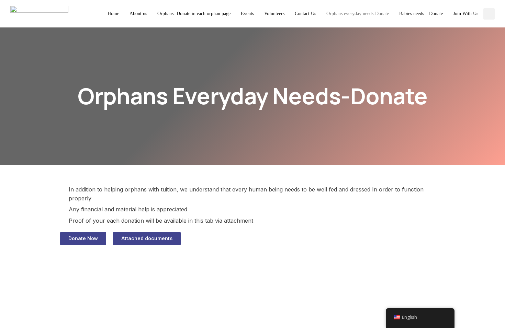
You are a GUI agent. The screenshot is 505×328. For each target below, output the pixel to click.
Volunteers (274, 13)
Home (113, 13)
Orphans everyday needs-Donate (357, 13)
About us (138, 13)
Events (247, 13)
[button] (83, 238)
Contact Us (305, 13)
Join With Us (465, 13)
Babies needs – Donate (421, 13)
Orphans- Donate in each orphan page (194, 13)
